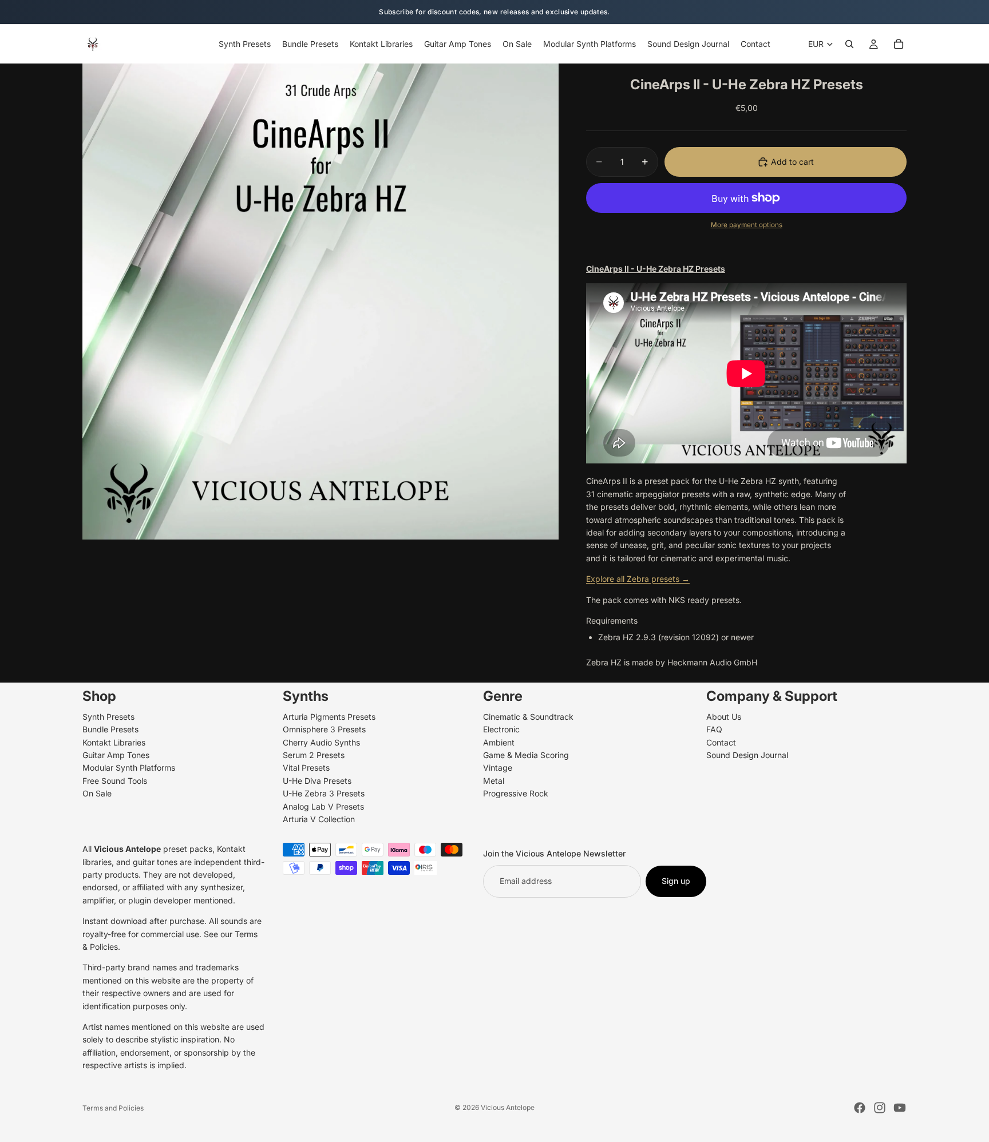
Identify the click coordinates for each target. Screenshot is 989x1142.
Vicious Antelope (508, 1107)
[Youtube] (900, 1108)
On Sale (97, 794)
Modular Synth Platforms (128, 768)
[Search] (849, 44)
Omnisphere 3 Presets (324, 730)
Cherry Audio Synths (321, 742)
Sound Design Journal (747, 755)
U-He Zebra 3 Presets (324, 794)
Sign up (676, 881)
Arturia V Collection (319, 819)
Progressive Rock (515, 794)
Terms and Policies (113, 1108)
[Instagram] (880, 1108)
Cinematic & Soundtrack (528, 716)
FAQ (714, 730)
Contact (721, 742)
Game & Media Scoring (526, 755)
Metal (493, 781)
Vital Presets (306, 768)
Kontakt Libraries (113, 742)
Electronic (501, 730)
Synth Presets (108, 716)
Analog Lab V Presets (323, 806)
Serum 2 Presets (314, 755)
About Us (723, 716)
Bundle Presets (110, 730)
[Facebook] (860, 1108)
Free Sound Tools (114, 781)
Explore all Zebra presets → (638, 579)
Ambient (499, 742)
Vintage (497, 768)
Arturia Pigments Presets (329, 716)
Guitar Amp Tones (115, 755)
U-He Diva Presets (317, 781)
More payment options (746, 225)
